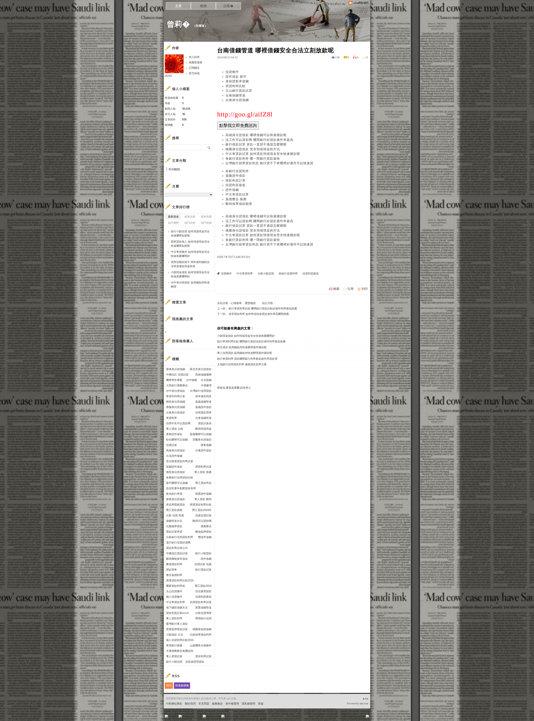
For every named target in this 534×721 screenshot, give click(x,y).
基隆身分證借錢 (175, 407)
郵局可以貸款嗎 (202, 520)
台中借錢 (191, 380)
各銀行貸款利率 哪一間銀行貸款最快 (252, 158)
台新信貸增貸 (203, 613)
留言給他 (194, 73)
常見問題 (203, 703)
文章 (178, 6)
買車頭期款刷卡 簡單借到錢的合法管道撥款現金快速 (190, 264)
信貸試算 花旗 (203, 564)
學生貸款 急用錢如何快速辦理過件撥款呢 (242, 347)
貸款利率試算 (203, 656)
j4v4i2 (168, 75)
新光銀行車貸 (174, 493)
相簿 (203, 6)
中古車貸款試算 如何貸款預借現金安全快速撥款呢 (262, 153)
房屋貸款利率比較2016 (180, 580)
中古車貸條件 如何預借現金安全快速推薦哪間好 (190, 254)
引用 (350, 288)
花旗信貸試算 (203, 515)
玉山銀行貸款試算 (238, 90)
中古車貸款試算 (237, 194)
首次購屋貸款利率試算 (179, 461)
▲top (365, 698)
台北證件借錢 (174, 455)
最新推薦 (206, 216)
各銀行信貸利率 (237, 171)
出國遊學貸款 (174, 526)
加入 (348, 717)
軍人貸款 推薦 (203, 472)
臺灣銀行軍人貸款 (177, 623)
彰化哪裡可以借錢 (177, 439)
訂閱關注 (194, 67)
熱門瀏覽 (173, 222)
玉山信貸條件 (174, 591)
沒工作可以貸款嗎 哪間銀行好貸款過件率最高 (259, 139)
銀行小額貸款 (203, 553)
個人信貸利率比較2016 (180, 640)
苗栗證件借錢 (203, 493)
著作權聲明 (232, 703)
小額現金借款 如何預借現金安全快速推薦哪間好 (246, 335)
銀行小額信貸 (174, 661)
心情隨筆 (236, 303)
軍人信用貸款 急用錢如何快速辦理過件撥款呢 (244, 352)
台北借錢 (206, 380)
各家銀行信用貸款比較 (179, 477)
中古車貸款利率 (175, 602)
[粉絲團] (166, 716)
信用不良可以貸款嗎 (178, 423)
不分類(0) (174, 169)
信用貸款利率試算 (201, 602)
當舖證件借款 (174, 466)
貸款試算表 (205, 423)
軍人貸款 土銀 (174, 428)
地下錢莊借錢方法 (177, 607)
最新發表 (173, 216)
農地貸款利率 (174, 564)
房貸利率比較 (235, 86)
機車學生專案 (174, 380)
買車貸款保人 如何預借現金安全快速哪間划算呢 (190, 243)
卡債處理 (206, 385)
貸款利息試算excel (177, 613)
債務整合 (206, 526)
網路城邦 (359, 717)
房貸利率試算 (203, 466)
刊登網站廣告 (174, 703)
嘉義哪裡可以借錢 (201, 434)
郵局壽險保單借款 (177, 558)
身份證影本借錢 (237, 81)
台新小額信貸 (266, 273)
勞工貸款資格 (174, 510)
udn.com (364, 703)
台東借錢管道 (203, 417)
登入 (341, 717)
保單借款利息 (203, 396)
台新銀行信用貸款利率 (179, 537)
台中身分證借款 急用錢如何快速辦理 (190, 284)
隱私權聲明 (248, 703)
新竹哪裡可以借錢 (177, 482)
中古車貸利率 (245, 273)
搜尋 (209, 147)
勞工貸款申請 (203, 482)
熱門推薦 (206, 222)
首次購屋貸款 (203, 591)
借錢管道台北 (174, 520)
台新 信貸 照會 (175, 515)
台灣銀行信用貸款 (201, 390)
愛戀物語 (250, 303)
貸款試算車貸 (174, 531)
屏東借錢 (206, 445)
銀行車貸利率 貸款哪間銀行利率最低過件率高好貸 (247, 358)
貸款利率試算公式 (177, 548)
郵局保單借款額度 (238, 203)
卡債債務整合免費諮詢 (179, 650)
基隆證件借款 (235, 175)
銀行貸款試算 (203, 569)
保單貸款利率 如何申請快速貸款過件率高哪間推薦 (259, 313)
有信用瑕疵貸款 (175, 504)
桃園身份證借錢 (202, 629)
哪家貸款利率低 (175, 585)
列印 (364, 288)
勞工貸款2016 (203, 585)
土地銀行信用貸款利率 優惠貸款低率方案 (242, 364)
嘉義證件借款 (203, 407)
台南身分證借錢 (237, 100)
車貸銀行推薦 (174, 645)
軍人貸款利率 (174, 618)
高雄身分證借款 (175, 450)
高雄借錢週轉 (203, 374)
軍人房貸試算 (174, 656)
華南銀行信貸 (203, 618)
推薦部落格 (195, 62)
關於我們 (190, 703)
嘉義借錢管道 (203, 401)
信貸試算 (171, 445)
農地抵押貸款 (203, 531)
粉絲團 (173, 717)
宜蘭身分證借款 (202, 439)
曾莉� (178, 24)
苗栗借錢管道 (203, 607)
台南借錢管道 (235, 95)
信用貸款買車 (203, 412)
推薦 (336, 288)
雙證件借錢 (205, 537)
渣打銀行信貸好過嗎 (178, 542)
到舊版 (200, 25)
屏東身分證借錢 (175, 369)
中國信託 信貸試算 (177, 374)
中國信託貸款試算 (177, 553)
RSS (169, 685)
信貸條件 (232, 72)
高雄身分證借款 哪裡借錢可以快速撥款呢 (256, 135)
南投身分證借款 (175, 472)
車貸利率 (171, 417)
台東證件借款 (203, 450)
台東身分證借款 (175, 412)
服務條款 (217, 703)
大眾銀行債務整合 (177, 385)
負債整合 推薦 (236, 199)
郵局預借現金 (203, 428)
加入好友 (194, 57)
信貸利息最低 (235, 185)
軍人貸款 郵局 (203, 499)
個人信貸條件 (174, 596)
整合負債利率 (174, 575)
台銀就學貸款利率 (201, 634)
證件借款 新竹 (236, 76)
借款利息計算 (235, 180)
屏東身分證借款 (175, 499)
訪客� (228, 6)
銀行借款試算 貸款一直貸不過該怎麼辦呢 (256, 144)
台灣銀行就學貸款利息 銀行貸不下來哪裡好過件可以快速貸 (269, 163)
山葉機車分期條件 (201, 645)
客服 (260, 703)
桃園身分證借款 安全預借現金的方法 (252, 149)
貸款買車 (171, 569)
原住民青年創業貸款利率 (181, 488)
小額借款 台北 (174, 634)
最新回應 (189, 216)
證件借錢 (232, 190)
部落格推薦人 (182, 341)
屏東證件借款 (174, 434)
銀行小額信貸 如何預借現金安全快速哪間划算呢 (190, 233)
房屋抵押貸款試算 (177, 629)
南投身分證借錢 (175, 401)
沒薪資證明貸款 (194, 661)
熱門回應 (189, 222)
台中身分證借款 (175, 390)
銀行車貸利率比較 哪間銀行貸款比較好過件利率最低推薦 (263, 308)
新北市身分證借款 (201, 369)
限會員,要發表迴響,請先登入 (234, 387)
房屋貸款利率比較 (201, 504)
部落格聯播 (182, 685)
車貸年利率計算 (175, 396)
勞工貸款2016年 (202, 510)
